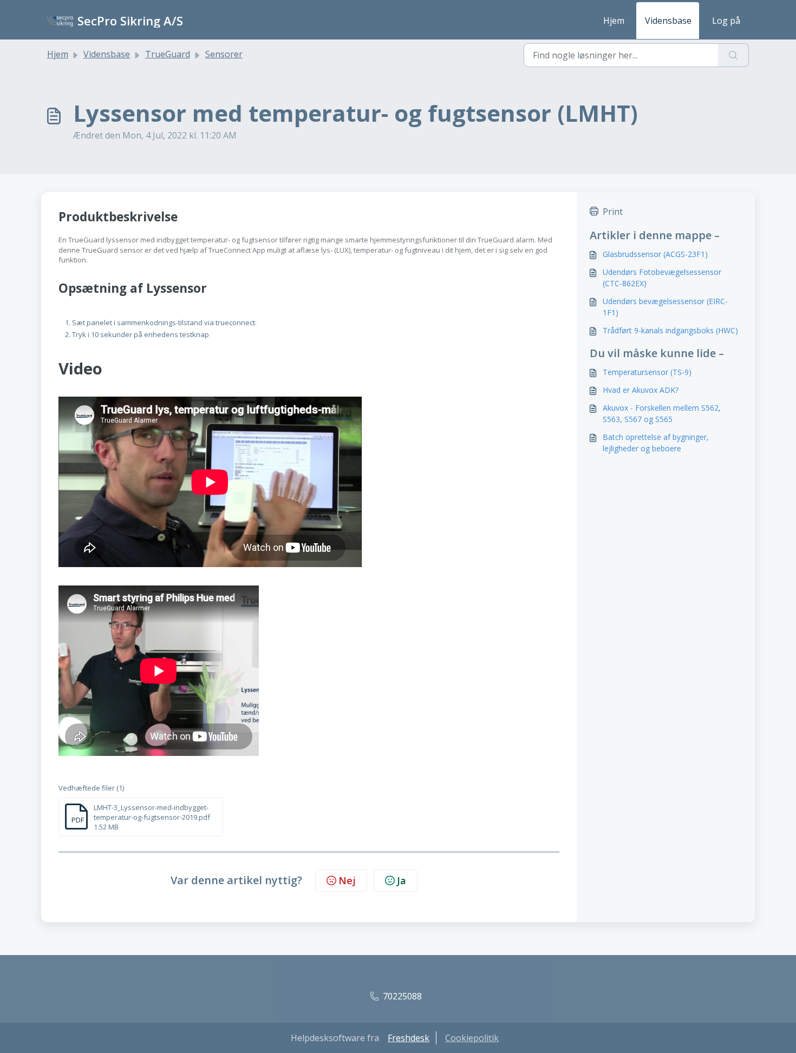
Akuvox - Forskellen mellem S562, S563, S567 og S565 (662, 413)
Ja (401, 880)
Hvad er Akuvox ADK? (640, 390)
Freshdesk (408, 1038)
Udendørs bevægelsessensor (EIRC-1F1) (665, 307)
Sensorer (224, 54)
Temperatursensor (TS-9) (647, 372)
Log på (726, 21)
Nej (347, 880)
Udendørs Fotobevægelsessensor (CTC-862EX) (662, 277)
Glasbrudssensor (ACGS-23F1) (655, 254)
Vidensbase (668, 21)
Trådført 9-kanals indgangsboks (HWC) (670, 330)
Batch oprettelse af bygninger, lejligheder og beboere (656, 442)
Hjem (613, 21)
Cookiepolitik (472, 1038)
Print (613, 212)
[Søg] (733, 55)
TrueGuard (167, 54)
